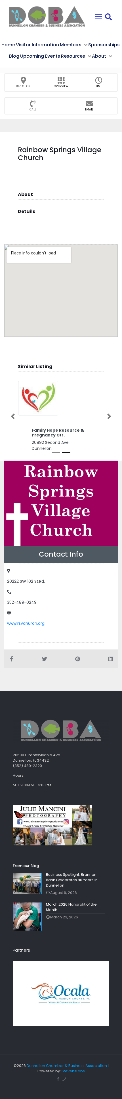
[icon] (64, 1079)
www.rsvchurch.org (26, 623)
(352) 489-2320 (27, 765)
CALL (33, 109)
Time (99, 86)
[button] (12, 416)
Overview (61, 86)
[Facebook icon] (58, 1079)
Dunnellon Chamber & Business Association (67, 1065)
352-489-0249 (22, 602)
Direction (23, 86)
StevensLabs (73, 1071)
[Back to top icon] (110, 1087)
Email (89, 109)
